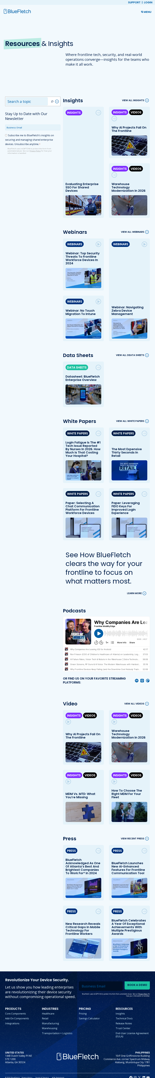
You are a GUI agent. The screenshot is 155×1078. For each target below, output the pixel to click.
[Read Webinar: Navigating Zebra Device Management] (144, 244)
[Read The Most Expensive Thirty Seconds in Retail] (144, 433)
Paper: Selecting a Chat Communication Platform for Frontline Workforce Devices (83, 508)
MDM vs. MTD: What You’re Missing (80, 795)
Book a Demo (137, 985)
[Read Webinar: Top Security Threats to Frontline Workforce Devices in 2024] (98, 244)
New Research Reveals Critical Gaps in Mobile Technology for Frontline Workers (83, 928)
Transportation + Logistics (57, 1033)
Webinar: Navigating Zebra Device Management (127, 311)
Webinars (74, 244)
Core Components (15, 1013)
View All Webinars (132, 232)
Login (148, 2)
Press (71, 851)
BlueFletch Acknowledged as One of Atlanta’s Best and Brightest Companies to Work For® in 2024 (83, 866)
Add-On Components (17, 1018)
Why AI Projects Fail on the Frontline (129, 129)
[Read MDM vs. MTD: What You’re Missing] (68, 781)
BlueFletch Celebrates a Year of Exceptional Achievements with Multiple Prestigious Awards (129, 927)
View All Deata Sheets (130, 355)
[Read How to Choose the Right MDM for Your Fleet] (114, 781)
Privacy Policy (35, 151)
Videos (136, 112)
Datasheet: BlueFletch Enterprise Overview (83, 378)
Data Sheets (77, 367)
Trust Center (123, 1028)
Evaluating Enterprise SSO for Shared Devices (82, 187)
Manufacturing (50, 1023)
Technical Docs (124, 1018)
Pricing (83, 1013)
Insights (74, 113)
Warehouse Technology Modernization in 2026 (128, 187)
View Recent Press (132, 838)
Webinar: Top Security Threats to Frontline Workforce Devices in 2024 (83, 258)
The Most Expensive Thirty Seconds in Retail (127, 452)
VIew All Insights (133, 100)
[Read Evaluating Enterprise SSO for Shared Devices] (98, 112)
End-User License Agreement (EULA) (132, 1035)
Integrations (12, 1023)
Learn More (134, 593)
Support (134, 2)
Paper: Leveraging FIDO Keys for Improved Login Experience (126, 508)
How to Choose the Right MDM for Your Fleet (127, 794)
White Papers (77, 433)
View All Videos (134, 703)
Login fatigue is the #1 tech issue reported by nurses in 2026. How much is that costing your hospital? (83, 449)
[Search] (54, 101)
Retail (45, 1018)
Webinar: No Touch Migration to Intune (81, 312)
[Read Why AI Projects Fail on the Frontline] (114, 118)
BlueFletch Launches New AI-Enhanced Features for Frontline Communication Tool (128, 868)
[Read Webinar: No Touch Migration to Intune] (98, 301)
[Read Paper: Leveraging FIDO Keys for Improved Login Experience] (144, 494)
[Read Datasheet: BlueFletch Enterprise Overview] (98, 367)
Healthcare (48, 1013)
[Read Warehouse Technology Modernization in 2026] (114, 175)
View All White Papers (130, 421)
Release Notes (124, 1023)
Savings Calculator (89, 1018)
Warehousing (49, 1028)
